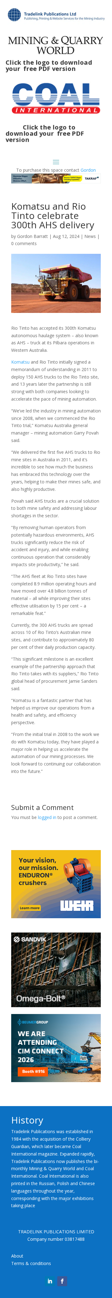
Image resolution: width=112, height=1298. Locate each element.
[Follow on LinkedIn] (50, 1281)
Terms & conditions (31, 1263)
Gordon (88, 170)
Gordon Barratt (32, 236)
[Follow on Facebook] (62, 1281)
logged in (47, 817)
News (90, 236)
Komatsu (20, 362)
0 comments (24, 243)
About (17, 1256)
